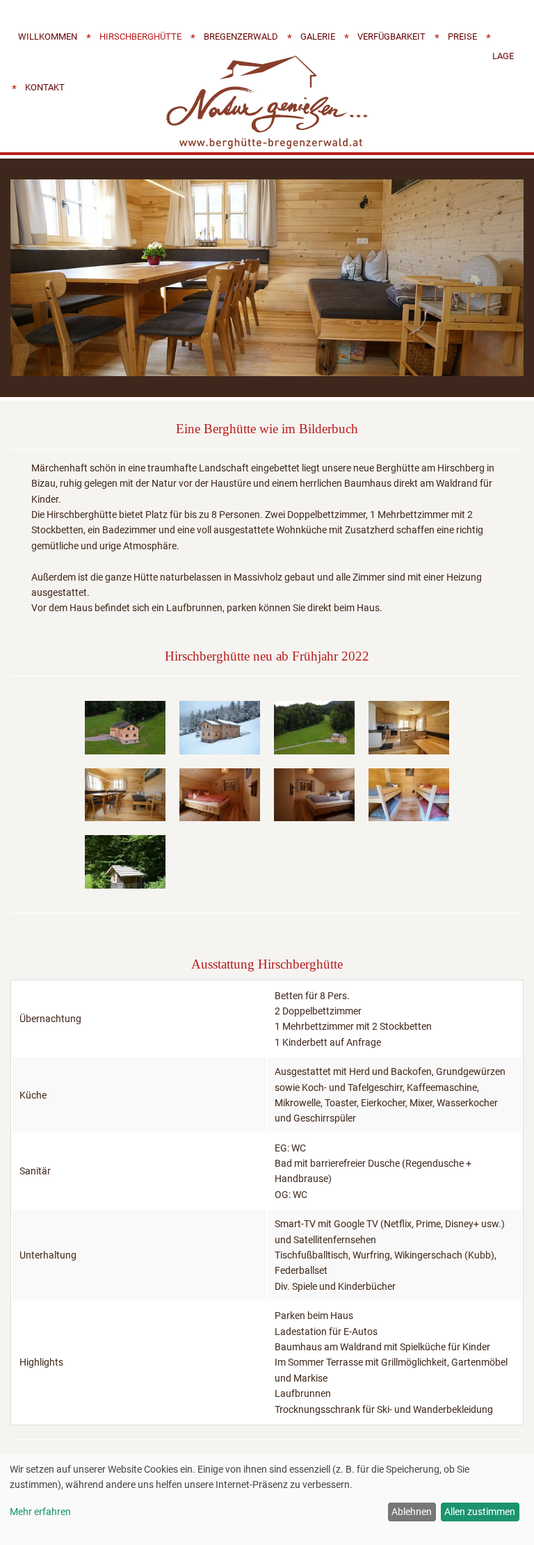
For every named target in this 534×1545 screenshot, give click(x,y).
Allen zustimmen (479, 1511)
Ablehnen (411, 1511)
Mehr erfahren (40, 1511)
